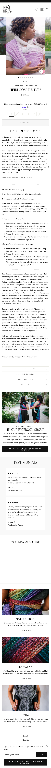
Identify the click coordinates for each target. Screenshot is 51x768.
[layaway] (25, 650)
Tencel (32, 194)
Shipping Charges (25, 374)
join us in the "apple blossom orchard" (25, 449)
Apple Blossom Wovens (25, 86)
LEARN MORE (25, 631)
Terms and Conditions (25, 369)
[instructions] (25, 602)
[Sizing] (25, 698)
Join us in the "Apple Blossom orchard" (25, 762)
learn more (25, 679)
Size (25, 109)
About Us (25, 740)
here (30, 177)
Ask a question (25, 379)
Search (25, 736)
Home (25, 81)
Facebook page (11, 349)
